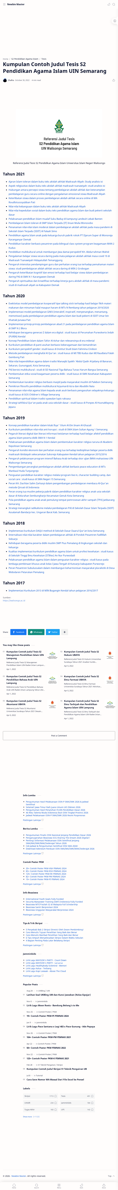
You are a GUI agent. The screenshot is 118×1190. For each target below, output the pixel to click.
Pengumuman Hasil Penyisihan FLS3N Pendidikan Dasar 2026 (55, 810)
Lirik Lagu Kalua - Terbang (38, 968)
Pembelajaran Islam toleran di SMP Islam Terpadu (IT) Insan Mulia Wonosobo (51, 223)
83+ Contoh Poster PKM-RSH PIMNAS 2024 (46, 871)
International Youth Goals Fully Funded (45, 899)
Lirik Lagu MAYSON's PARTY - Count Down (46, 960)
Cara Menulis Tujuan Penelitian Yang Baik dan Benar (51, 932)
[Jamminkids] (42, 1001)
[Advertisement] (59, 31)
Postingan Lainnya (32, 820)
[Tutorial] (39, 1075)
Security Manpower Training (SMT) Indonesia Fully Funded (54, 901)
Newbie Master (15, 4)
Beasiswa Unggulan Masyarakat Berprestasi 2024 (50, 910)
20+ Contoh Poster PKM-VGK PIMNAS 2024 (46, 868)
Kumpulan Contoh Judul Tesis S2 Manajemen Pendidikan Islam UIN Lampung (25, 655)
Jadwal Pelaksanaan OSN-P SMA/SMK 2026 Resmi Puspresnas (55, 815)
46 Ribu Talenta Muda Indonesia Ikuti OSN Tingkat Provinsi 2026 (57, 812)
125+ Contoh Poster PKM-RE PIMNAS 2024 (46, 873)
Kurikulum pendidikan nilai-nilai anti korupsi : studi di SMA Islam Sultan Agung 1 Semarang (58, 429)
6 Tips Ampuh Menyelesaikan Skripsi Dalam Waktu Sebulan (54, 937)
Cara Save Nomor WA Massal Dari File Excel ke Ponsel (55, 1079)
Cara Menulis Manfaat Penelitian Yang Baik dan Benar (52, 935)
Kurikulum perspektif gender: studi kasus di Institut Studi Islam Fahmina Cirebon (53, 349)
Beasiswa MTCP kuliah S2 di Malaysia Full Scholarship (52, 904)
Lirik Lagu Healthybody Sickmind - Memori (46, 965)
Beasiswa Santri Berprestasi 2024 (42, 907)
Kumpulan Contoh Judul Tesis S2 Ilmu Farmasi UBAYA (81, 678)
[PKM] (55, 1012)
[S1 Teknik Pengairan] (47, 1065)
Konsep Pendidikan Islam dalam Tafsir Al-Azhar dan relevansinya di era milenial (52, 340)
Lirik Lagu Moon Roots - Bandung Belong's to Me (53, 1005)
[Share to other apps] (64, 632)
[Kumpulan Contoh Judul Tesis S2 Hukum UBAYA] (110, 655)
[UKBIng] (42, 990)
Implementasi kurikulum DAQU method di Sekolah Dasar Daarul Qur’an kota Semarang (56, 530)
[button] (109, 4)
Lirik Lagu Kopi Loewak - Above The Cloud (46, 971)
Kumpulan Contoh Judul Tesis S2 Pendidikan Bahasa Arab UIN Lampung (23, 679)
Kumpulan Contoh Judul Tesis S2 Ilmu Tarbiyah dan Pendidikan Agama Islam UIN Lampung (81, 704)
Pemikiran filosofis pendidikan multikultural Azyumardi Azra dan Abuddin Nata (51, 386)
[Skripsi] (60, 1065)
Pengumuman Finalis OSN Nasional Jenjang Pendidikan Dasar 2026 (58, 835)
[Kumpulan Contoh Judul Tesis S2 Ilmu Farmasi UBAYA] (110, 680)
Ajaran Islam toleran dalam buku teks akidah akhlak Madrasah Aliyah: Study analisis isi (56, 181)
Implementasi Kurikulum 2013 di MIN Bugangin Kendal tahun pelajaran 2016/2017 (53, 590)
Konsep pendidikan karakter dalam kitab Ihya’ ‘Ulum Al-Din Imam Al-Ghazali (50, 425)
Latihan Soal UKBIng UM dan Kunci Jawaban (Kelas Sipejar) (59, 994)
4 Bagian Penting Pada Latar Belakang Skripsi (48, 940)
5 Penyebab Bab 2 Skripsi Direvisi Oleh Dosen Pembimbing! (54, 929)
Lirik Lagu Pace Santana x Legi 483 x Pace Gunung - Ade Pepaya (61, 1026)
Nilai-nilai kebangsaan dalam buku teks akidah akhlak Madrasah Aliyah (47, 206)
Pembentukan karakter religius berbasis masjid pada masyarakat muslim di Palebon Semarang (60, 382)
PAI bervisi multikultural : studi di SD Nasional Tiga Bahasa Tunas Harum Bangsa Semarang (58, 369)
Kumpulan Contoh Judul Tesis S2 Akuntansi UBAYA (23, 702)
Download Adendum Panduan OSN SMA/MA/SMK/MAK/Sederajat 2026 (60, 848)
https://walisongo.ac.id (14, 600)
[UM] (48, 990)
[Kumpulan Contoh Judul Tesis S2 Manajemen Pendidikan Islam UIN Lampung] (52, 655)
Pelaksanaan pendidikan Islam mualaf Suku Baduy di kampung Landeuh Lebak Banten (55, 218)
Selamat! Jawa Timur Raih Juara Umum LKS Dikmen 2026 (53, 807)
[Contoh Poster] (45, 1012)
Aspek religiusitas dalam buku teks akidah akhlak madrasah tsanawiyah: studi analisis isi (57, 185)
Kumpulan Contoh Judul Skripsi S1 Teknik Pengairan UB (57, 1068)
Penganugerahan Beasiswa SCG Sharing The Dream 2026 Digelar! (58, 837)
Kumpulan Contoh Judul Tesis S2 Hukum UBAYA (81, 653)
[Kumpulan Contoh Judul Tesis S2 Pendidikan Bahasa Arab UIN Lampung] (52, 680)
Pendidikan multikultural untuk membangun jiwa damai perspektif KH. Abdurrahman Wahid (59, 251)
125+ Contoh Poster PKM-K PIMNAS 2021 (48, 1058)
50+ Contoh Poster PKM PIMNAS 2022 (46, 1047)
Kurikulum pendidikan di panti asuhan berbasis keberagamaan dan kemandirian (52, 344)
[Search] (114, 4)
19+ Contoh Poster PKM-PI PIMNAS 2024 (45, 879)
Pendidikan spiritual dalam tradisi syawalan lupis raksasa (40, 398)
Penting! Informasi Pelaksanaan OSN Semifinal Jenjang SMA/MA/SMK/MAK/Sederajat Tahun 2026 (52, 842)
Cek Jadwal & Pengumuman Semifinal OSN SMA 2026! (52, 846)
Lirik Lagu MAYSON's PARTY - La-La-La (44, 963)
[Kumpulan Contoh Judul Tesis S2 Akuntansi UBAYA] (52, 704)
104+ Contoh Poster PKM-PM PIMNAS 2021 (49, 1037)
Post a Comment (59, 735)
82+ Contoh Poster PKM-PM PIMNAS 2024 (46, 876)
